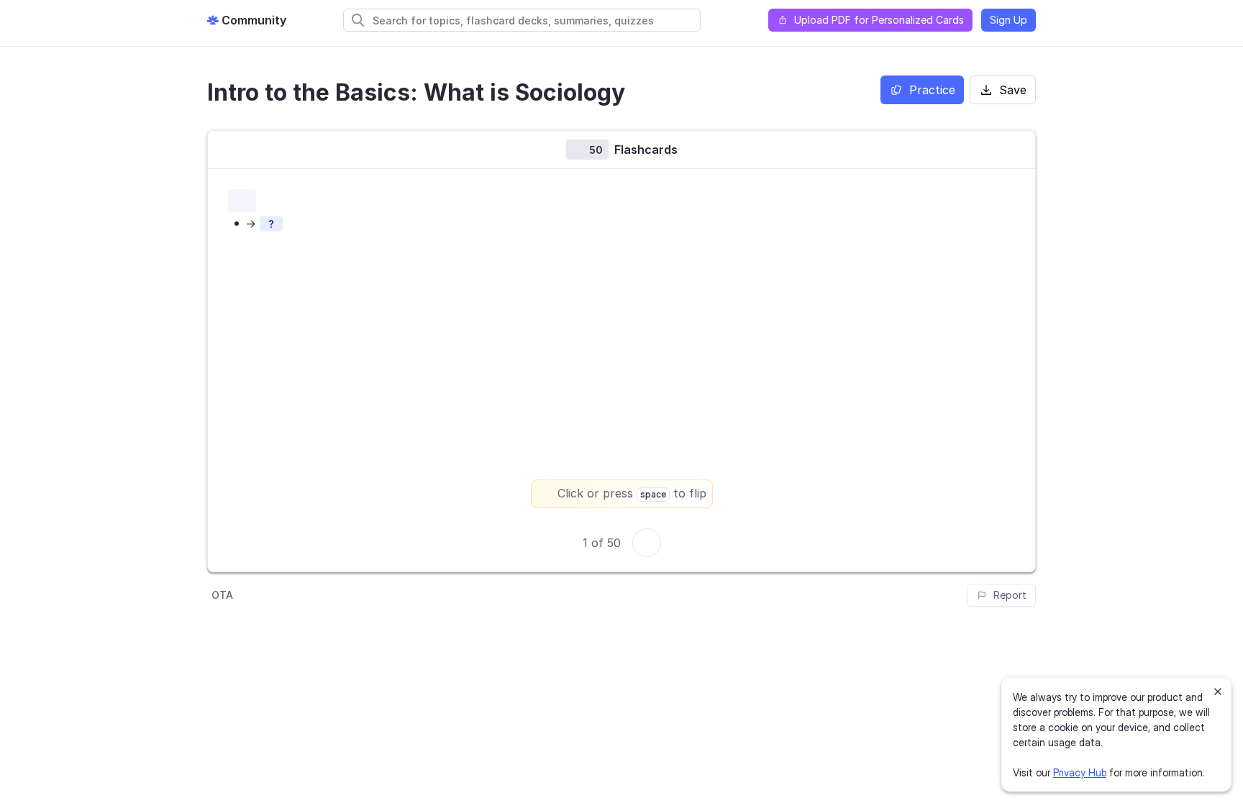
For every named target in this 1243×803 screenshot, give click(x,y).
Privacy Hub (1079, 772)
